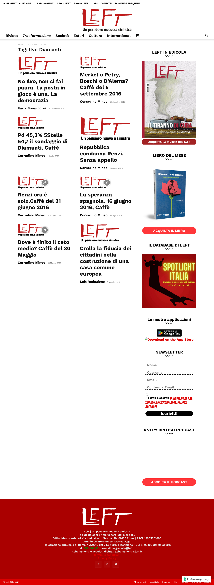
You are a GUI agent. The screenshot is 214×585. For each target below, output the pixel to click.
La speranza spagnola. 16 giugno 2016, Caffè (105, 200)
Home (20, 44)
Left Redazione (92, 282)
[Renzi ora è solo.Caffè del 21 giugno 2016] (45, 182)
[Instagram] (107, 564)
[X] (116, 564)
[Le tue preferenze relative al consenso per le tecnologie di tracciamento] (196, 579)
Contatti (106, 3)
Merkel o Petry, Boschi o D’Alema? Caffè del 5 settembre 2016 (104, 84)
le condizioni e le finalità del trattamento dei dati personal (168, 401)
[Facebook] (98, 564)
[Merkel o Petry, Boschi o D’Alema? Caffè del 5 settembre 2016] (107, 62)
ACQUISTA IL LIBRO (169, 231)
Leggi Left (64, 3)
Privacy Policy (107, 558)
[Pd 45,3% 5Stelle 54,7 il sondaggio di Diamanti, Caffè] (45, 123)
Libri (94, 3)
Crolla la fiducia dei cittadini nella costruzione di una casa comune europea (105, 261)
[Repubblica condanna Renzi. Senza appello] (107, 129)
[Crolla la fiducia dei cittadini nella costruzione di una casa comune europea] (107, 233)
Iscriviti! (169, 413)
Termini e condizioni (107, 554)
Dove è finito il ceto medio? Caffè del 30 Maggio (44, 248)
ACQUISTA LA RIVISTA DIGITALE (169, 142)
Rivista (12, 36)
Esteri (79, 36)
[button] (207, 36)
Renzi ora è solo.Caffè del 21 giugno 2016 (39, 200)
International (119, 36)
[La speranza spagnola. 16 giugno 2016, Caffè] (107, 182)
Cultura (95, 36)
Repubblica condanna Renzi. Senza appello (101, 153)
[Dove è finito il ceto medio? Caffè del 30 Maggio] (45, 230)
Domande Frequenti (128, 3)
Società (62, 36)
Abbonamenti (45, 3)
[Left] (107, 19)
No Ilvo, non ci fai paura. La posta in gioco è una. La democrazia (41, 90)
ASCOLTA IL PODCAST (169, 482)
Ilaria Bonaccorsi (32, 108)
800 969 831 (92, 548)
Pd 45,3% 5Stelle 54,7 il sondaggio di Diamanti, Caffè (42, 141)
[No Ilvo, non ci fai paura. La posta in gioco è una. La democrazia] (45, 66)
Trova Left (81, 3)
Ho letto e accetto (168, 401)
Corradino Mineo (94, 101)
